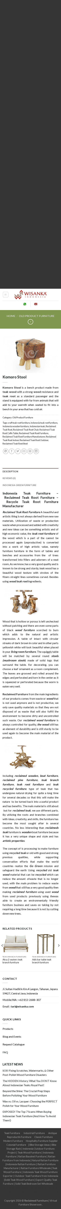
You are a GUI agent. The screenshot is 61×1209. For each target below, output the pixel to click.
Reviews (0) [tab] (9, 478)
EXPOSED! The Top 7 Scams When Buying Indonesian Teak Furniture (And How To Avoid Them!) (29, 1116)
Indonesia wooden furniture (16, 426)
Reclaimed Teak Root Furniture (33, 433)
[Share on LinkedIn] (36, 451)
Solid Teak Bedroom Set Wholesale (34, 1183)
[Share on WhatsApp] (5, 451)
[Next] (58, 952)
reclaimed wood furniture (39, 720)
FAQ (5, 1052)
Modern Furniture (13, 1140)
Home (11, 315)
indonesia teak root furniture (44, 422)
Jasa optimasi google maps (44, 1187)
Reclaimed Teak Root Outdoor (34, 440)
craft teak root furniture (19, 422)
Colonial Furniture (16, 1144)
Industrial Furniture (34, 1133)
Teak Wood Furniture (29, 1152)
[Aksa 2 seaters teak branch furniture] (16, 944)
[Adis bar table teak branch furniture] (45, 944)
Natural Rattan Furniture (45, 1160)
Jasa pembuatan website (16, 1191)
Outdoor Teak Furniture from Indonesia (36, 1175)
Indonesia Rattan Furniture (21, 1164)
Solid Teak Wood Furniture (19, 1179)
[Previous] (2, 952)
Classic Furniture (43, 1137)
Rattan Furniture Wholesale (36, 1168)
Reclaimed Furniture (15, 694)
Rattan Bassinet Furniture (32, 1156)
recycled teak (17, 852)
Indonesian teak (37, 426)
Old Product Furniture (36, 315)
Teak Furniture (12, 1133)
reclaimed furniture (24, 891)
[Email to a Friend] (24, 451)
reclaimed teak (22, 810)
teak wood (9, 391)
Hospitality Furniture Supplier (42, 1140)
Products (8, 1028)
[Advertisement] (30, 144)
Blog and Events (12, 1036)
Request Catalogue (14, 1044)
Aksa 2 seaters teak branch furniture (12, 961)
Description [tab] (10, 471)
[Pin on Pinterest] (30, 451)
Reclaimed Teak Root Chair (26, 429)
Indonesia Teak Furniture (26, 493)
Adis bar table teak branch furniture (41, 961)
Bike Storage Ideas (39, 1144)
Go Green (35, 865)
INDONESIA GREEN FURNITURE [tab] (19, 485)
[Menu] (5, 294)
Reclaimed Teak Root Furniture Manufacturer (24, 436)
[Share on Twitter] (18, 451)
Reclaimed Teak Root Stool (15, 443)
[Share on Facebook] (12, 451)
